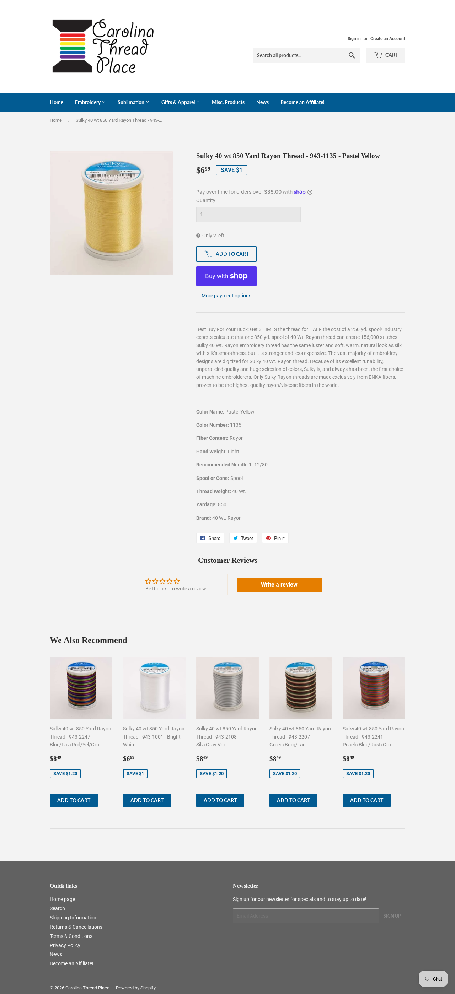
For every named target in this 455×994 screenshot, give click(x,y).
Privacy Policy (65, 945)
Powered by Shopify (136, 987)
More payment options (226, 295)
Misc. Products (228, 102)
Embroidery (88, 102)
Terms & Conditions (71, 936)
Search (57, 908)
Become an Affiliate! (302, 102)
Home (56, 102)
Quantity (205, 200)
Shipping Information (73, 917)
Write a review (279, 584)
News (262, 102)
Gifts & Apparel (178, 102)
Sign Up (392, 916)
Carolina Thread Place (87, 987)
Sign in (354, 38)
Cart (391, 55)
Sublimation (131, 102)
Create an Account (387, 38)
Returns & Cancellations (76, 927)
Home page (62, 899)
